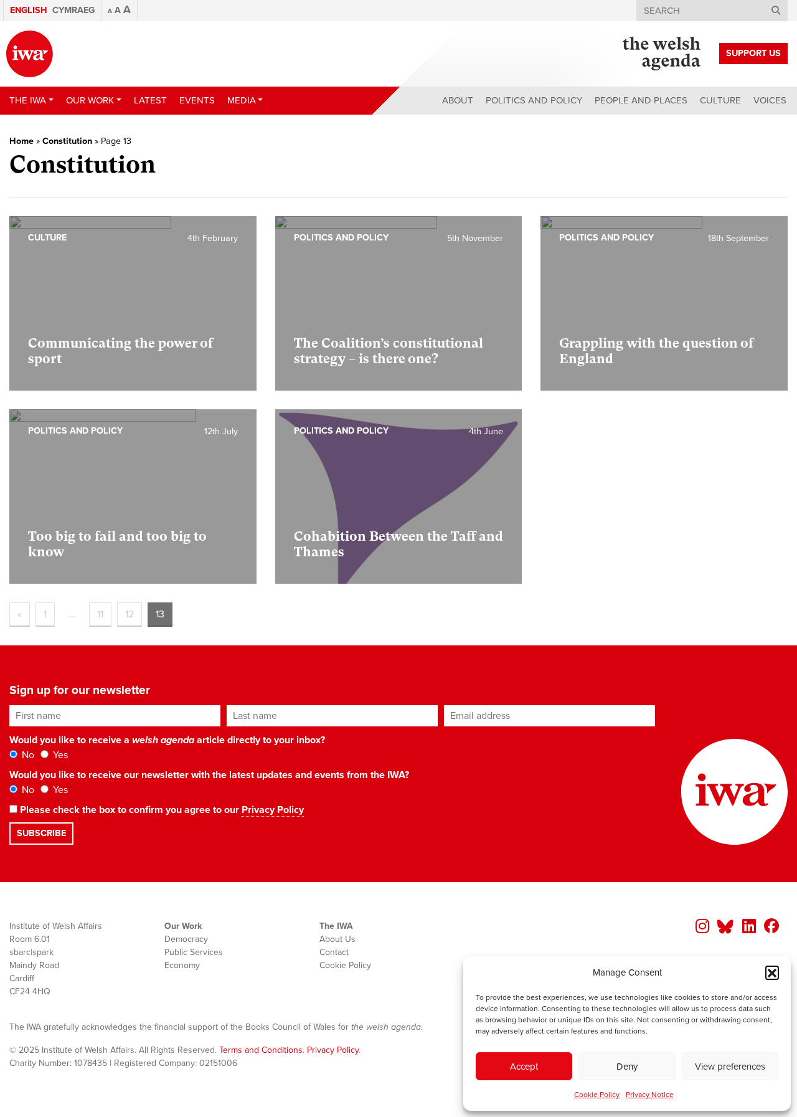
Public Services (193, 952)
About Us (337, 939)
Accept (524, 1066)
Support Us (753, 53)
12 (129, 614)
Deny (627, 1066)
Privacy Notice (650, 1094)
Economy (182, 965)
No (26, 755)
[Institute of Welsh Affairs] (29, 54)
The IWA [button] (27, 100)
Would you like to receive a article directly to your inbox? (167, 740)
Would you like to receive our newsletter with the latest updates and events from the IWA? (209, 775)
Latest (150, 100)
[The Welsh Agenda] (661, 53)
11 (100, 614)
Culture (720, 100)
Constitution (67, 141)
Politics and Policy (534, 100)
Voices (769, 100)
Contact (334, 952)
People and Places (641, 100)
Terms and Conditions (261, 1050)
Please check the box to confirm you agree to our (160, 810)
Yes (59, 755)
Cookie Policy (597, 1094)
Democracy (186, 939)
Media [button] (241, 100)
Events (197, 100)
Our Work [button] (90, 100)
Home (21, 141)
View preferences (730, 1066)
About (457, 100)
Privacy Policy (273, 810)
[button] (772, 972)
